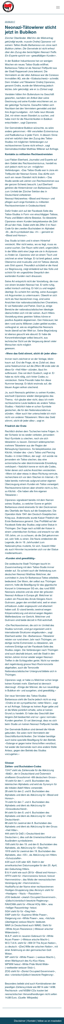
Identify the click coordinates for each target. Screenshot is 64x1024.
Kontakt (31, 1020)
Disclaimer (19, 1020)
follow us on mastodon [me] (50, 1020)
